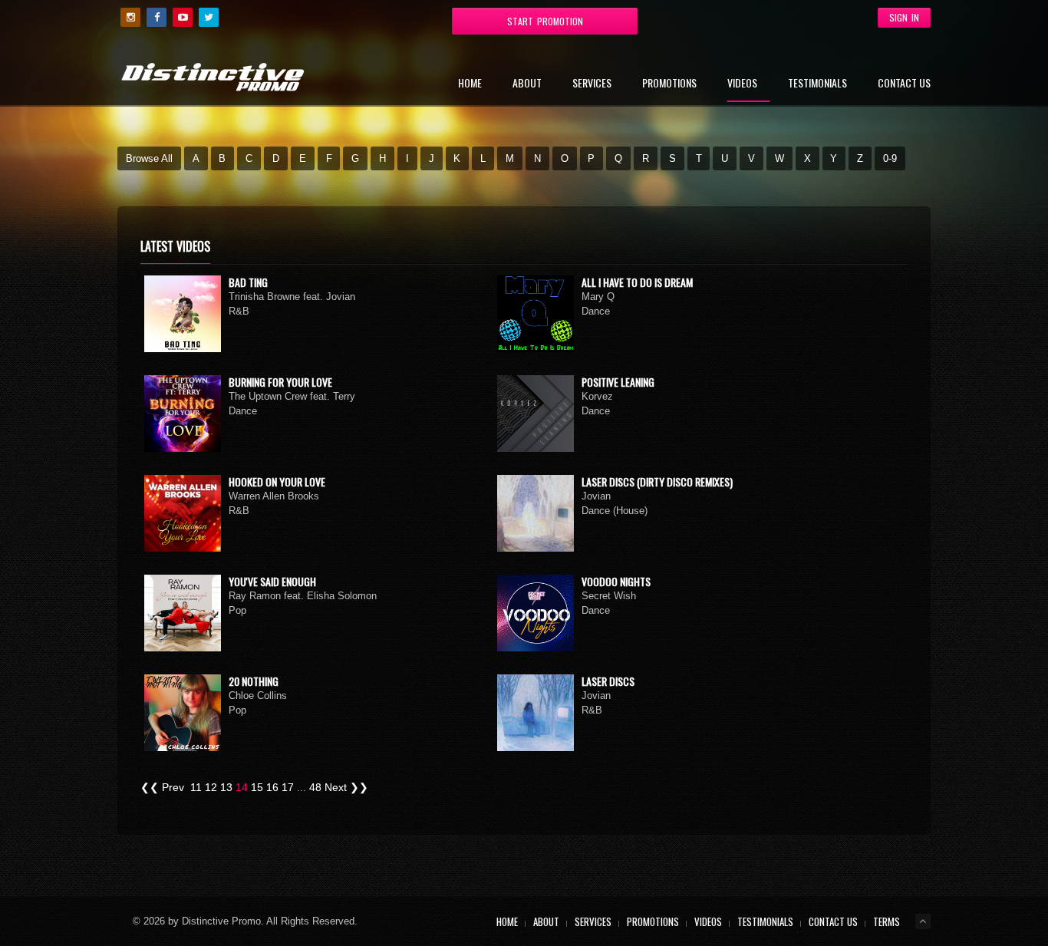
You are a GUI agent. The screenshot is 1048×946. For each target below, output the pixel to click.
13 (226, 787)
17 (288, 787)
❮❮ (149, 787)
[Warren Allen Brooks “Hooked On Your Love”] (182, 513)
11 (196, 787)
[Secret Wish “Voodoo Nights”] (535, 613)
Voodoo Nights (616, 581)
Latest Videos (175, 246)
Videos (742, 84)
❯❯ (359, 787)
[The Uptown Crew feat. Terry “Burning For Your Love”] (182, 413)
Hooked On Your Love (277, 481)
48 (315, 787)
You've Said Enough (272, 581)
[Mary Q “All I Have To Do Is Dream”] (535, 313)
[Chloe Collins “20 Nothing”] (182, 712)
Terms (886, 921)
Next (336, 787)
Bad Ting (248, 282)
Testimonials (817, 84)
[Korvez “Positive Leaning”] (535, 413)
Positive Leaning (618, 382)
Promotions (669, 84)
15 (257, 787)
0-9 (890, 158)
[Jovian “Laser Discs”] (535, 712)
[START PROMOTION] (420, 16)
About (527, 84)
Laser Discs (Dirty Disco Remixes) (657, 481)
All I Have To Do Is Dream (637, 282)
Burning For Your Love (280, 382)
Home (470, 84)
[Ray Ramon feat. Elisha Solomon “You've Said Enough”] (182, 613)
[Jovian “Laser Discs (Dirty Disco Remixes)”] (535, 513)
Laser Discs (608, 681)
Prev (173, 787)
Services (591, 84)
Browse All (149, 158)
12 (211, 787)
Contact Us (904, 84)
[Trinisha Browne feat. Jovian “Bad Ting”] (182, 313)
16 (272, 787)
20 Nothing (253, 681)
